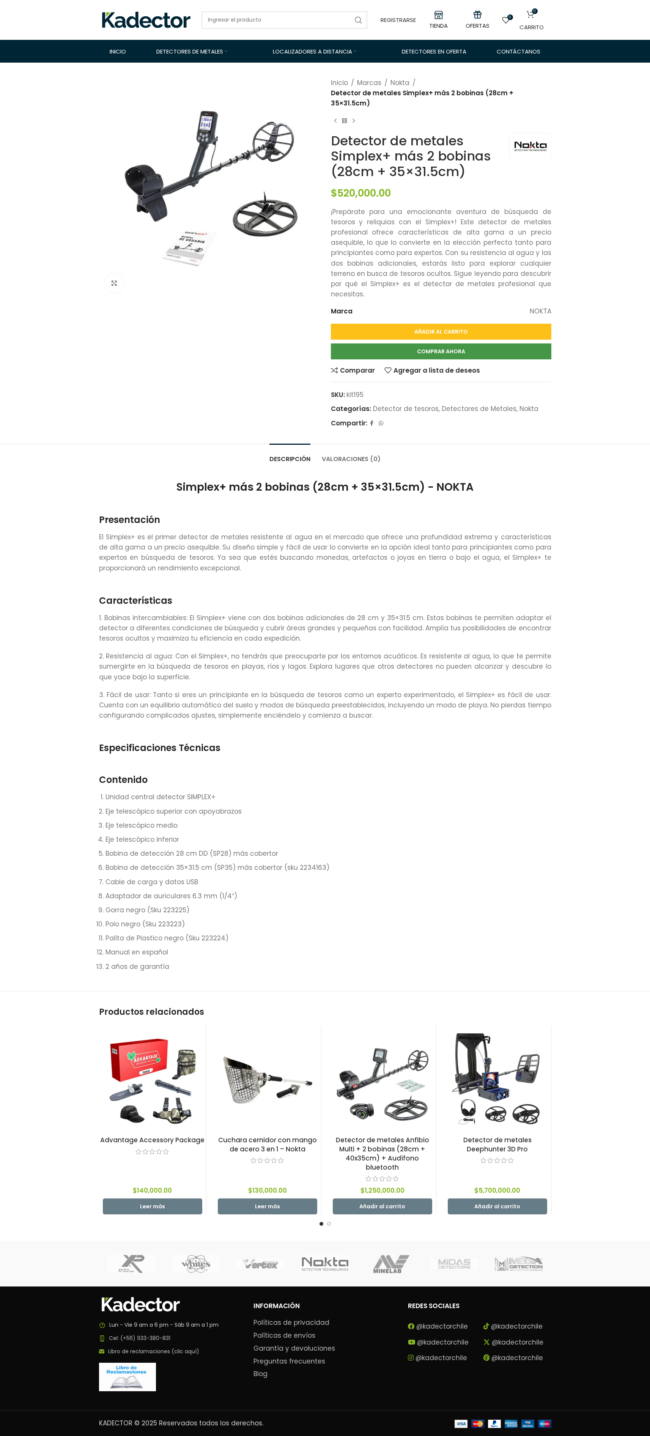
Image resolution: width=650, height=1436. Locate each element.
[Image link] (141, 1303)
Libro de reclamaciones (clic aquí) (153, 1351)
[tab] (289, 455)
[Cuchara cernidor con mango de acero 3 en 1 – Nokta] (267, 1079)
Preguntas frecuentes (289, 1361)
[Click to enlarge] (114, 283)
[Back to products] (344, 121)
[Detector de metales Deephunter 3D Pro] (497, 1079)
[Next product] (353, 121)
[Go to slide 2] (329, 1224)
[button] (382, 1206)
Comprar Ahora (441, 351)
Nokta (399, 82)
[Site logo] (146, 19)
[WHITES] (196, 1264)
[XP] (131, 1264)
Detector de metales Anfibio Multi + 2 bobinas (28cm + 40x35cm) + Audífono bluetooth (382, 1153)
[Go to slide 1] (321, 1224)
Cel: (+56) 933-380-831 (139, 1338)
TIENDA (438, 26)
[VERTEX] (260, 1264)
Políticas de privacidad (291, 1322)
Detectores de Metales (479, 408)
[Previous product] (335, 121)
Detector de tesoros (406, 408)
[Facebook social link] (371, 423)
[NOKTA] (325, 1264)
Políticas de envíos (284, 1335)
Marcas (369, 82)
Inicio (339, 82)
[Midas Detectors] (454, 1264)
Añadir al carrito (441, 331)
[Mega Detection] (518, 1264)
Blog (260, 1374)
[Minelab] (389, 1264)
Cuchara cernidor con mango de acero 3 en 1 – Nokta (267, 1144)
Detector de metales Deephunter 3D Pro (497, 1144)
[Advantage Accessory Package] (152, 1079)
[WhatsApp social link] (381, 423)
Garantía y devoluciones (294, 1348)
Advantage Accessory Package (152, 1140)
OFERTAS (477, 26)
